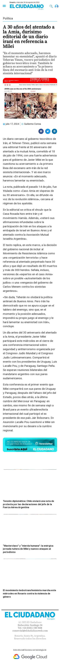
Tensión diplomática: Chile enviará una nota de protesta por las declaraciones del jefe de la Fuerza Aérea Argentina (28, 504)
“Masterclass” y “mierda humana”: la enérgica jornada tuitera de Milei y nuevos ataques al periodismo (28, 548)
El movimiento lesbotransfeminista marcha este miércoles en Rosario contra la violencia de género (29, 593)
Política (8, 18)
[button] (4, 5)
